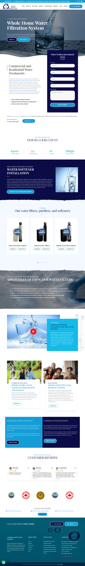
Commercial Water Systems (49, 545)
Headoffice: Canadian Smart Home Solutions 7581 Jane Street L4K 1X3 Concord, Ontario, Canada (70, 543)
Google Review (48, 6)
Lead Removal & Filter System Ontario (49, 552)
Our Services (30, 545)
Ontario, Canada (29, 80)
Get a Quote (70, 524)
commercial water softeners (28, 90)
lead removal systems (17, 90)
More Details (17, 249)
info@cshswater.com (19, 1)
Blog (61, 6)
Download (8, 249)
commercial (28, 116)
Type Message (53, 89)
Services (41, 6)
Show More (42, 514)
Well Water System (47, 543)
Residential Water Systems (49, 541)
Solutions (34, 6)
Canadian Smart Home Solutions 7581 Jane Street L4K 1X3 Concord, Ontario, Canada (48, 1)
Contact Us (28, 121)
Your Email (52, 69)
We (60, 343)
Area (29, 551)
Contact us (23, 399)
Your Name (52, 62)
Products (55, 6)
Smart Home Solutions (16, 116)
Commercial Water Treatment (49, 549)
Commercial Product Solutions (49, 547)
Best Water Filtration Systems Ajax (15, 511)
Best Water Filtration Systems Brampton (40, 511)
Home (23, 6)
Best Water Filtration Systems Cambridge (65, 511)
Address (52, 82)
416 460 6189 (8, 1)
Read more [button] (11, 478)
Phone (51, 76)
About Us (28, 6)
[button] (77, 473)
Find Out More (13, 442)
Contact (66, 6)
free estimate (24, 39)
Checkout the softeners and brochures (20, 191)
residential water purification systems (17, 80)
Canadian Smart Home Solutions (15, 79)
